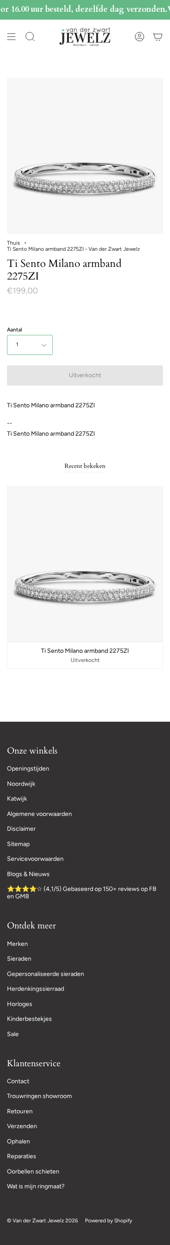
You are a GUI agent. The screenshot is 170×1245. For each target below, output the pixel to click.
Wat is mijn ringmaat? (36, 1186)
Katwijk (17, 798)
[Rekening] (139, 37)
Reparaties (21, 1156)
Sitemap (18, 844)
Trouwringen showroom (39, 1096)
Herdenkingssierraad (35, 989)
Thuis (13, 243)
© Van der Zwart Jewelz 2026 (42, 1221)
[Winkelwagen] (158, 37)
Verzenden (22, 1126)
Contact (18, 1081)
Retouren (20, 1111)
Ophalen (18, 1141)
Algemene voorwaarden (39, 814)
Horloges (19, 1004)
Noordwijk (21, 784)
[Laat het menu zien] (11, 37)
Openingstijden (28, 768)
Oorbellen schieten (33, 1171)
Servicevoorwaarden (35, 859)
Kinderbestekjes (29, 1019)
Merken (17, 944)
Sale (13, 1034)
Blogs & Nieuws (28, 874)
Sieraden (19, 958)
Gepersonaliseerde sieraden (45, 974)
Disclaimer (21, 828)
